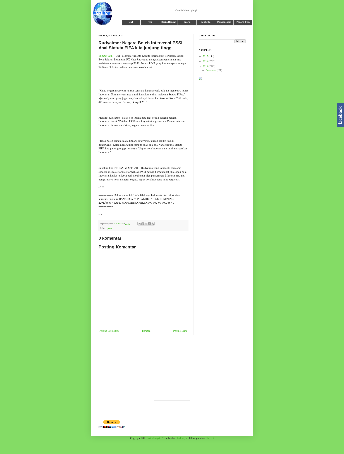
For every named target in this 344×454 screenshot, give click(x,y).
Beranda (146, 330)
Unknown (118, 223)
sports (109, 228)
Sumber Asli (106, 55)
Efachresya (181, 438)
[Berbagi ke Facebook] (149, 223)
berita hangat (153, 438)
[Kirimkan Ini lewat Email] (139, 223)
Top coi (210, 438)
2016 (206, 61)
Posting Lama (180, 330)
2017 (206, 56)
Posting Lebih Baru (109, 330)
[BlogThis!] (142, 223)
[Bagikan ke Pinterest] (153, 223)
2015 (206, 66)
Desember (211, 70)
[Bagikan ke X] (146, 223)
